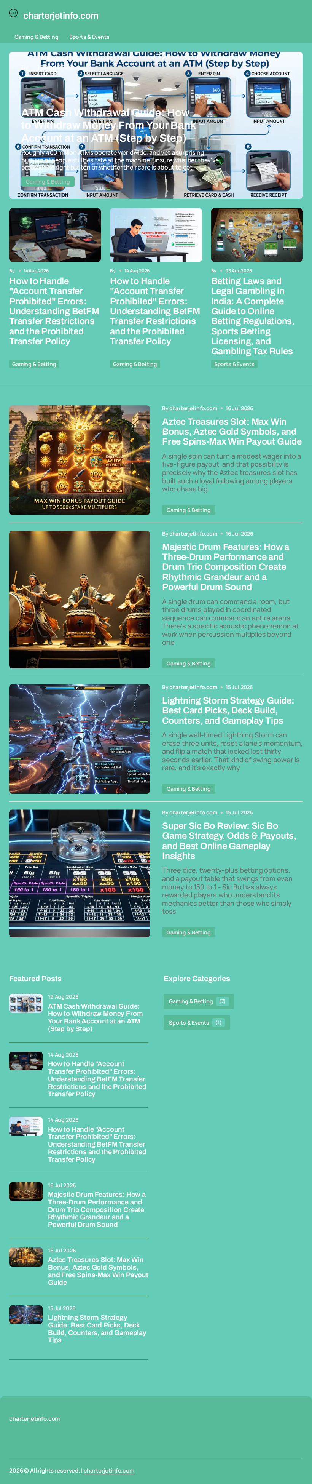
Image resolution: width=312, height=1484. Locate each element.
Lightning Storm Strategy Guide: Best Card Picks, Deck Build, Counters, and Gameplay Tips (97, 1329)
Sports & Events (89, 36)
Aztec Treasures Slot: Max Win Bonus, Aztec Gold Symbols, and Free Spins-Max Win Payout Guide (98, 1271)
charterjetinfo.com (109, 1470)
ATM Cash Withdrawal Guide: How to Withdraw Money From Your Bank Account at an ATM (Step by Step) (95, 1018)
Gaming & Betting (36, 36)
